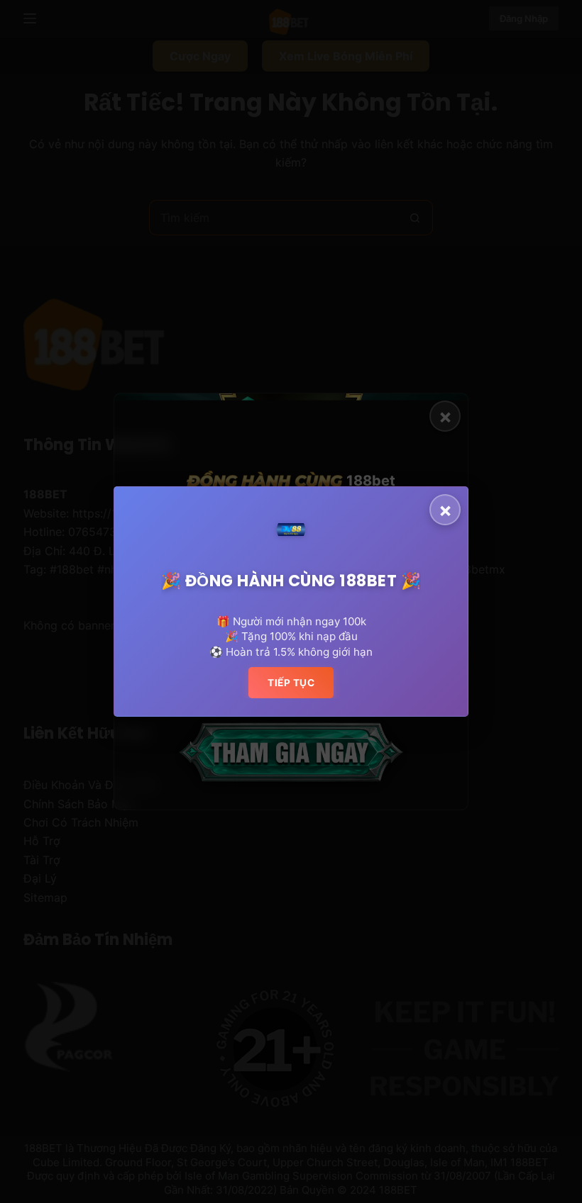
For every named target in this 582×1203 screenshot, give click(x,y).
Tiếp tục (291, 682)
